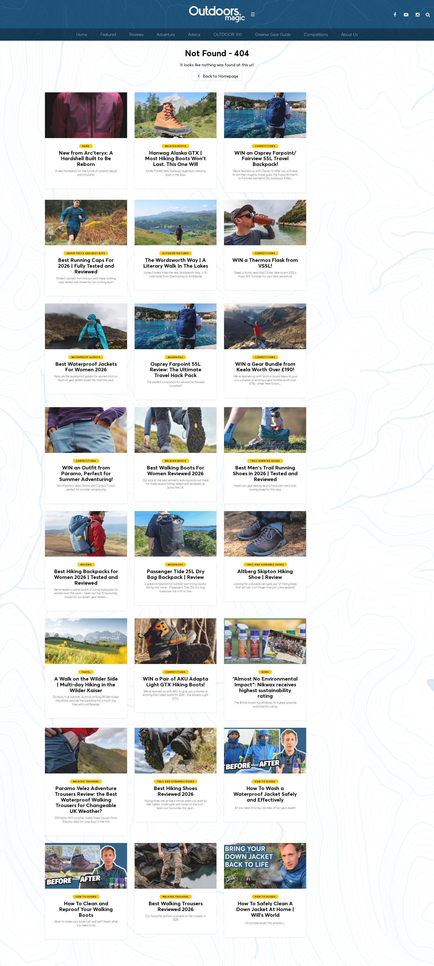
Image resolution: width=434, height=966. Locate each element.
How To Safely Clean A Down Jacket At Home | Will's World (265, 890)
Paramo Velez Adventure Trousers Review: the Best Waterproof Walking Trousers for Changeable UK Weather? (86, 781)
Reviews (136, 34)
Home (81, 34)
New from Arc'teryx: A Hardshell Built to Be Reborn (86, 140)
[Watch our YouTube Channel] (406, 15)
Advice (194, 34)
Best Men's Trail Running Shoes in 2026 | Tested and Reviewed (265, 455)
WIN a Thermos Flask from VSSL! (265, 245)
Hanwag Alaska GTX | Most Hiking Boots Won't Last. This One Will (176, 140)
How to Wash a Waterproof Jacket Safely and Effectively (265, 775)
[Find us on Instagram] (417, 15)
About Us (349, 34)
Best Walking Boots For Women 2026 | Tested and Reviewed (176, 454)
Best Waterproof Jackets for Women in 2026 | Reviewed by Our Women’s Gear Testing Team (86, 349)
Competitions (316, 34)
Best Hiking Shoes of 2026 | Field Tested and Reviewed (176, 775)
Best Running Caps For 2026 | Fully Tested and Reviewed (86, 248)
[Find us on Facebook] (394, 15)
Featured (108, 34)
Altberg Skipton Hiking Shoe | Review (265, 556)
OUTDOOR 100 (227, 34)
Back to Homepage (220, 76)
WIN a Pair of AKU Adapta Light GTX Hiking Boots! (176, 665)
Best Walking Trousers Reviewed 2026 (176, 888)
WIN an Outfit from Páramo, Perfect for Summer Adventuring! (86, 455)
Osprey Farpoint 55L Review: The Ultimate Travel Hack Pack (176, 352)
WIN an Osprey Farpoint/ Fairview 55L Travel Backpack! (265, 142)
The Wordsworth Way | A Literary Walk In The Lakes (176, 245)
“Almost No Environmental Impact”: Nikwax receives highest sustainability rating (265, 669)
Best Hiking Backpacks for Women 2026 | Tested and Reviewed (86, 561)
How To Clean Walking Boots (86, 891)
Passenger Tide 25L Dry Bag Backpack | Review (176, 558)
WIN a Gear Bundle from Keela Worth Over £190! (265, 351)
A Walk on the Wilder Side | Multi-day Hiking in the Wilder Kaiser (86, 668)
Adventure (166, 34)
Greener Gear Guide (273, 34)
